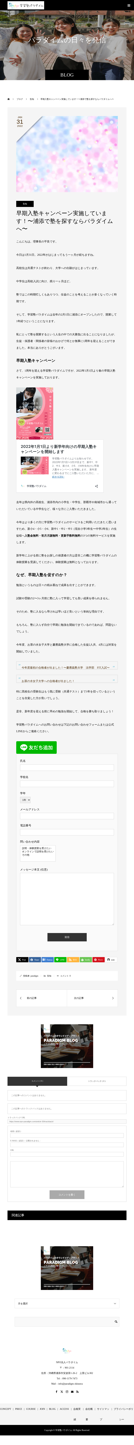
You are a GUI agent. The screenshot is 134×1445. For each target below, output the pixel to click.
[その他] (38, 855)
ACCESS (64, 1409)
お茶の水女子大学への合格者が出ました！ (48, 681)
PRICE (18, 1409)
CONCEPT (5, 1409)
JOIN (42, 1409)
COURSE (31, 1409)
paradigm (34, 976)
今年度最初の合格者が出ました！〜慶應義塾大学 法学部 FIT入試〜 (66, 667)
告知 (25, 204)
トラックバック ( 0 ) (97, 1081)
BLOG (52, 1409)
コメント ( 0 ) (37, 1081)
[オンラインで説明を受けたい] (38, 851)
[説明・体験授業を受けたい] (38, 848)
